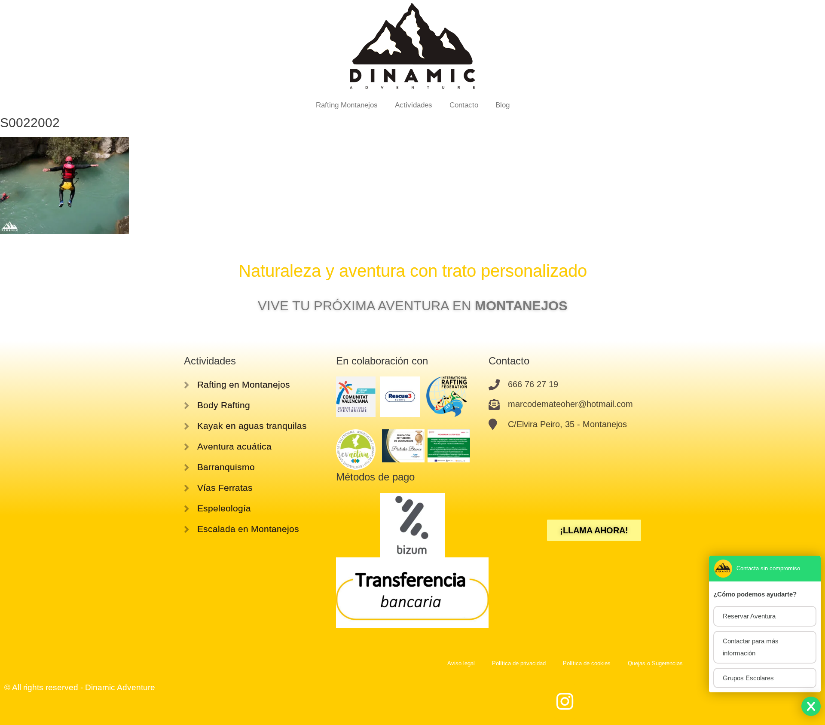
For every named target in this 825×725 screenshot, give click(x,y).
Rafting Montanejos (347, 105)
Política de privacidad (519, 663)
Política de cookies (587, 663)
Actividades (413, 105)
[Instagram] (565, 701)
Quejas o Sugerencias (655, 663)
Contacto (463, 105)
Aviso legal (461, 663)
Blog (502, 105)
